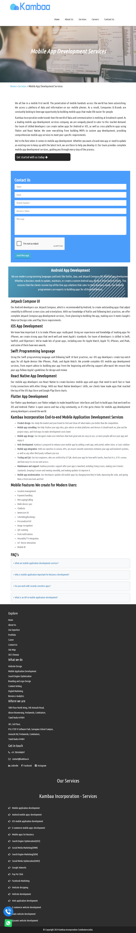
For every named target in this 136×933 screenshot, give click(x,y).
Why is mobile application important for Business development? (41, 574)
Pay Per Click (17, 874)
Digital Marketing (15, 691)
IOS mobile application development (27, 821)
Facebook (27, 765)
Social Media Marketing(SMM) (24, 847)
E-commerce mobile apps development (28, 828)
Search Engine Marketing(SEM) (24, 854)
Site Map (12, 649)
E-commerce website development (26, 907)
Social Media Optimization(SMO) (25, 861)
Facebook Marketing (20, 881)
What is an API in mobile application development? (35, 597)
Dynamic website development (24, 920)
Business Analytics (16, 696)
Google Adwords (18, 867)
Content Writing (15, 686)
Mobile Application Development (22, 671)
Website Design (15, 666)
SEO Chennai (13, 654)
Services (82, 19)
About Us (69, 19)
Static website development (23, 914)
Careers (95, 19)
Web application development (24, 900)
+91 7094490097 (18, 752)
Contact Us (109, 19)
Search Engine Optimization (20, 676)
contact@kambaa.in (20, 759)
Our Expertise (14, 630)
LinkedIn (14, 765)
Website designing (19, 887)
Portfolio (12, 635)
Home (57, 19)
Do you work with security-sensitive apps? (32, 586)
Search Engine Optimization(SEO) (25, 841)
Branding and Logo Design (19, 681)
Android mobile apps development (26, 814)
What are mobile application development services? (36, 563)
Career (11, 639)
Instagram (41, 765)
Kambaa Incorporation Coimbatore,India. (76, 929)
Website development (21, 894)
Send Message (23, 255)
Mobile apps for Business (22, 834)
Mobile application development (25, 808)
